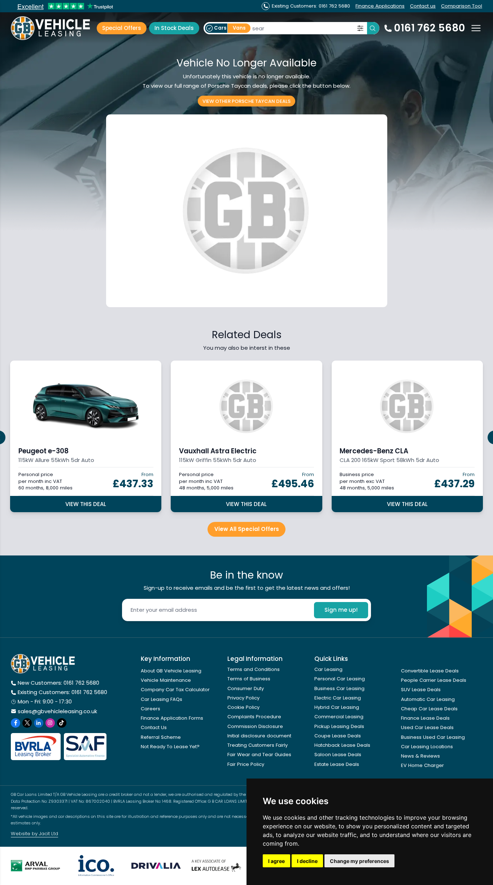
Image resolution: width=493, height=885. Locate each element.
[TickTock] (61, 723)
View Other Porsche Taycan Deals (246, 100)
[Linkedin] (38, 723)
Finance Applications (380, 6)
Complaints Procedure (254, 716)
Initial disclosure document (259, 735)
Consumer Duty (245, 688)
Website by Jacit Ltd (34, 833)
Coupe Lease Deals (337, 735)
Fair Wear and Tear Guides (259, 754)
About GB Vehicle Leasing (171, 670)
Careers (150, 708)
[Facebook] (15, 723)
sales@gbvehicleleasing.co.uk (57, 711)
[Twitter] (27, 723)
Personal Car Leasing (339, 678)
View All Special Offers (246, 529)
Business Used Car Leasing (433, 737)
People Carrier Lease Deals (433, 680)
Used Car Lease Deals (427, 727)
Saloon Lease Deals (337, 754)
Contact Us (154, 727)
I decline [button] (307, 861)
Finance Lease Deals (425, 718)
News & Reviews (420, 756)
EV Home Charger (422, 765)
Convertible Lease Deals (430, 670)
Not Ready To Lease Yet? (170, 746)
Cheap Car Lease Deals (429, 708)
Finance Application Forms (172, 718)
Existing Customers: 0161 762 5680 (62, 692)
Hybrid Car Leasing (336, 707)
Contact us (423, 6)
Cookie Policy (243, 707)
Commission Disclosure (255, 726)
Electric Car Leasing (337, 697)
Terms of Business (248, 678)
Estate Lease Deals (336, 764)
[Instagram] (50, 723)
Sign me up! (341, 610)
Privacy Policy (243, 697)
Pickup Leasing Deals (339, 726)
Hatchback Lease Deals (342, 745)
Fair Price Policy (245, 764)
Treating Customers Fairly (257, 745)
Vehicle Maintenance (166, 680)
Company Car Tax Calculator (175, 689)
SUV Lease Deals (421, 689)
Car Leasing (328, 669)
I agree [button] (276, 861)
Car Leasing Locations (427, 746)
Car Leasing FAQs (161, 699)
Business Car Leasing (339, 688)
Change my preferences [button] (359, 861)
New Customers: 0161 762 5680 (58, 682)
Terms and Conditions (253, 669)
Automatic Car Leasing (428, 699)
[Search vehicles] (373, 28)
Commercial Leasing (338, 716)
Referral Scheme (161, 737)
